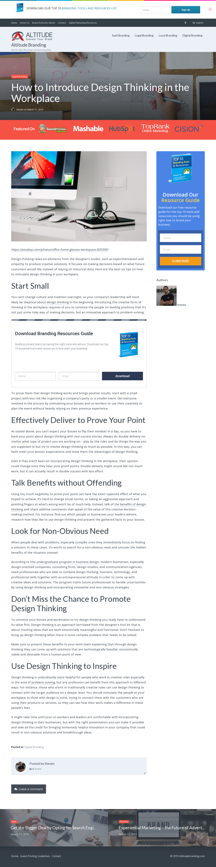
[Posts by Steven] (20, 767)
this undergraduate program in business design (64, 562)
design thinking (58, 302)
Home (14, 22)
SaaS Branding (121, 35)
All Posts (36, 768)
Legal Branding (144, 35)
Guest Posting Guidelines (35, 856)
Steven (20, 109)
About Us (24, 22)
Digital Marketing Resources (83, 22)
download (122, 376)
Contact (62, 22)
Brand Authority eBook (43, 22)
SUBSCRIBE (180, 261)
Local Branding (168, 35)
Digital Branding (192, 35)
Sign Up (186, 9)
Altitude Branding (28, 45)
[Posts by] (13, 109)
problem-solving (43, 682)
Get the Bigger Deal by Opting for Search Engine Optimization (67, 827)
